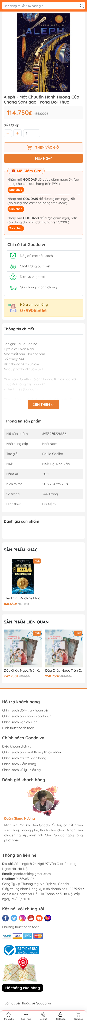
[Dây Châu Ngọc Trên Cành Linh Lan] (23, 648)
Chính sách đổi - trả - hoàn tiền (25, 710)
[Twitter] (14, 918)
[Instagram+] (22, 918)
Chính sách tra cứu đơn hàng (24, 758)
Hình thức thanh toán (18, 728)
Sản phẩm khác (21, 549)
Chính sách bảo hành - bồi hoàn (26, 716)
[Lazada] (47, 918)
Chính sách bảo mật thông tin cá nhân (31, 752)
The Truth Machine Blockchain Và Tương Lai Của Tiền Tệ (23, 598)
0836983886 (25, 879)
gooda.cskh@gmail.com (32, 874)
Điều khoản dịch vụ (16, 746)
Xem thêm (42, 404)
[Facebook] (5, 918)
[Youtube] (30, 918)
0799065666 (33, 310)
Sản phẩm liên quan (26, 622)
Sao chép (15, 190)
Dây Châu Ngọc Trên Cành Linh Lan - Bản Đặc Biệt (64, 670)
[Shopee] (39, 918)
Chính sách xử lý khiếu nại (21, 770)
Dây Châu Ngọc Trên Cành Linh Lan (23, 670)
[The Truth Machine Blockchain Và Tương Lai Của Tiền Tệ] (23, 576)
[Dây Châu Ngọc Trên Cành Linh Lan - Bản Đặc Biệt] (64, 648)
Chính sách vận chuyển (19, 722)
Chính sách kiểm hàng (19, 764)
